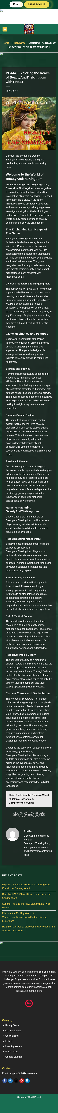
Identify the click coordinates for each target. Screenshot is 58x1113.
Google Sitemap (13, 1057)
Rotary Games (13, 1025)
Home (6, 43)
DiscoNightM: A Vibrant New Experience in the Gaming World (26, 896)
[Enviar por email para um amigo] (31, 814)
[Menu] (5, 29)
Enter (16, 4)
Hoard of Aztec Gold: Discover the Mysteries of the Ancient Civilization (28, 929)
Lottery (8, 1041)
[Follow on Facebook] (4, 1080)
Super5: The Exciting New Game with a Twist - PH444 (26, 906)
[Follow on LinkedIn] (27, 1080)
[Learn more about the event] (29, 16)
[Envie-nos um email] (16, 1080)
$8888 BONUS (37, 4)
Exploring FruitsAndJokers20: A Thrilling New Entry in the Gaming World (26, 886)
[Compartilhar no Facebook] (20, 814)
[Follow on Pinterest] (21, 1080)
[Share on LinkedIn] (42, 814)
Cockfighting (12, 1035)
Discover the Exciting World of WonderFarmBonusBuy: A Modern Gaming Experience (24, 917)
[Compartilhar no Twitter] (26, 814)
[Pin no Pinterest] (37, 814)
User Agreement (13, 1046)
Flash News (19, 43)
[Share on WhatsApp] (15, 814)
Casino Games (13, 1030)
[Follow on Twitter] (10, 1080)
